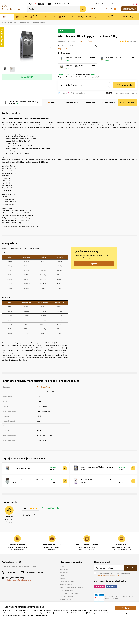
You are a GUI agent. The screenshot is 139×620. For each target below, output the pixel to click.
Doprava (62, 566)
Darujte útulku (65, 578)
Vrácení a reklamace (66, 596)
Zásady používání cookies (68, 590)
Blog (84, 4)
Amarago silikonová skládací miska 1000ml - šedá (29, 481)
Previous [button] (3, 47)
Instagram (101, 586)
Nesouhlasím (125, 614)
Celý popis (62, 49)
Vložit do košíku (125, 85)
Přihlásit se (131, 568)
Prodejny (93, 4)
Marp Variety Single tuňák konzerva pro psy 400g (97, 468)
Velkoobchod (104, 4)
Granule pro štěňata (38, 22)
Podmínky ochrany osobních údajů (71, 587)
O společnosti (64, 569)
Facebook (112, 586)
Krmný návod (72, 103)
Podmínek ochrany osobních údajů (108, 575)
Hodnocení (109, 103)
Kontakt (114, 4)
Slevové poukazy (65, 599)
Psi (15, 22)
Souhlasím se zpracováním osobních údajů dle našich (114, 574)
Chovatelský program (67, 581)
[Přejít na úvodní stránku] (11, 7)
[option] (27, 47)
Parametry (90, 103)
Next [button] (50, 47)
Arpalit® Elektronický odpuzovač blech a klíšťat (96, 481)
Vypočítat (94, 264)
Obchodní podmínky (66, 584)
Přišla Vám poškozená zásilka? (70, 593)
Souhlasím (125, 608)
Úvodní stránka (7, 22)
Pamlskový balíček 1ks (21, 468)
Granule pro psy (24, 22)
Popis (53, 103)
